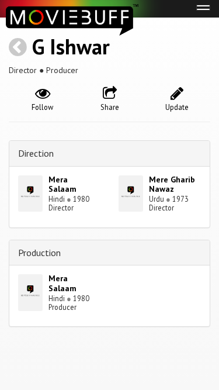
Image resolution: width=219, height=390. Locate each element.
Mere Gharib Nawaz (172, 184)
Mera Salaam (62, 184)
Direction (36, 153)
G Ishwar (71, 46)
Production (39, 252)
